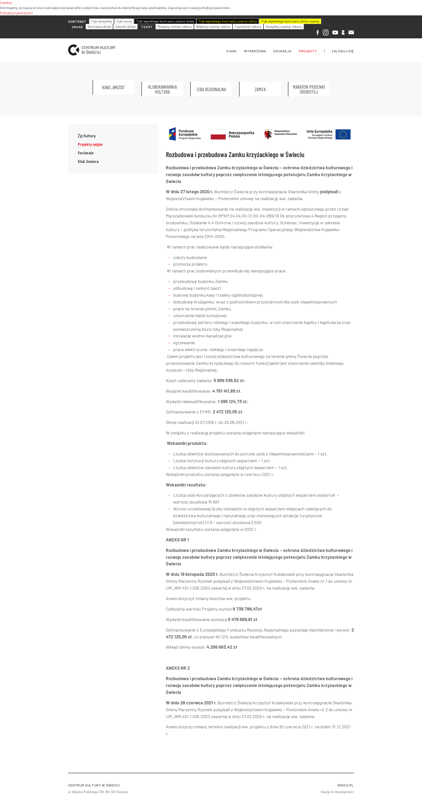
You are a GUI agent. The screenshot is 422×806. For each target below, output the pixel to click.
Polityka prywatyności (16, 13)
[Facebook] (317, 32)
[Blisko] (343, 32)
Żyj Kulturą (86, 135)
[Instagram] (326, 32)
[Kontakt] (351, 31)
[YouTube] (335, 31)
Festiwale (86, 152)
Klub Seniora (88, 161)
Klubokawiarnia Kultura (162, 89)
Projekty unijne (90, 144)
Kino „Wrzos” (113, 87)
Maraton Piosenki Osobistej (309, 89)
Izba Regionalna (211, 89)
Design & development (337, 792)
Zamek (260, 89)
